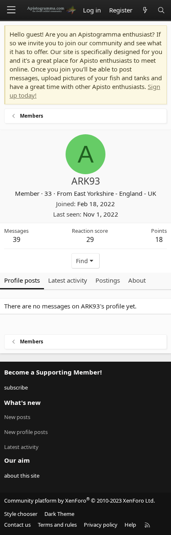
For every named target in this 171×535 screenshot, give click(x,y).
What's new (22, 402)
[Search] (161, 10)
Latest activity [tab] (67, 280)
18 (159, 239)
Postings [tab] (107, 280)
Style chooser (20, 514)
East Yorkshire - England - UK (115, 193)
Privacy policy (100, 524)
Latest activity (21, 447)
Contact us (17, 524)
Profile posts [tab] (22, 280)
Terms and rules (57, 524)
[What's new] (145, 10)
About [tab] (137, 280)
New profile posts (26, 432)
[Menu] (11, 10)
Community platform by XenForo (79, 500)
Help (130, 524)
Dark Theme (59, 514)
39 (16, 239)
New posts (17, 417)
